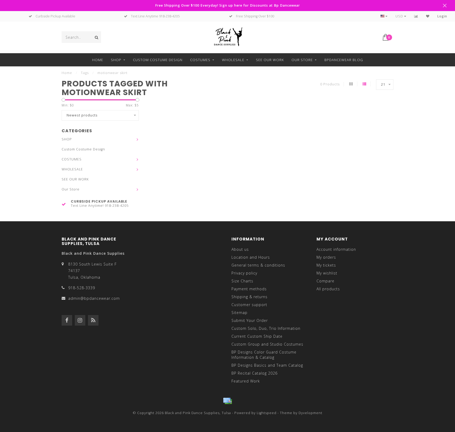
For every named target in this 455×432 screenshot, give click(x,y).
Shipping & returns (249, 296)
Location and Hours (250, 257)
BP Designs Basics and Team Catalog (267, 365)
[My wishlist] (427, 16)
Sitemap (239, 312)
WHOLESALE (233, 59)
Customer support (249, 304)
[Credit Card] (227, 401)
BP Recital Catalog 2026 (254, 373)
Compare (325, 280)
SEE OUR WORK (270, 59)
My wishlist (326, 273)
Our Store (302, 59)
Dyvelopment (310, 413)
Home (97, 59)
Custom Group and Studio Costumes (267, 344)
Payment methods (249, 288)
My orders (326, 257)
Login (442, 16)
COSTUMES (200, 59)
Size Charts (242, 280)
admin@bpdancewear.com (94, 298)
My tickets (326, 265)
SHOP (116, 59)
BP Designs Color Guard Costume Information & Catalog (263, 355)
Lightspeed (266, 413)
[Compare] (416, 16)
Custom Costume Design (157, 59)
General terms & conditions (258, 265)
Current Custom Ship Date (257, 336)
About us (240, 249)
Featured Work (245, 381)
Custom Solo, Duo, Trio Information (265, 328)
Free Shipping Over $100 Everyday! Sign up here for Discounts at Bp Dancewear (227, 5)
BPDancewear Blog (343, 59)
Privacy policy (244, 273)
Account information (336, 249)
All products (328, 288)
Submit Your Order (249, 320)
